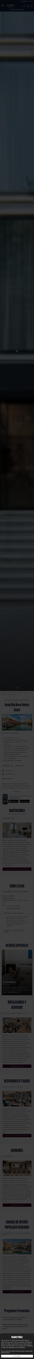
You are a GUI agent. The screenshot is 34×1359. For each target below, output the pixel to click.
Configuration (29, 1346)
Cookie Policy (21, 1347)
